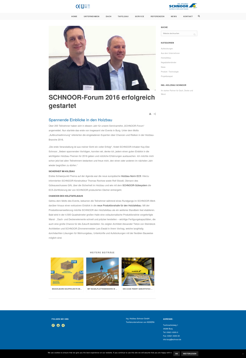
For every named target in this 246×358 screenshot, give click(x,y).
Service (139, 16)
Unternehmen (91, 16)
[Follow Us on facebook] (53, 325)
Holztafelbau (166, 58)
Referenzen (158, 16)
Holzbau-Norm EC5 (131, 176)
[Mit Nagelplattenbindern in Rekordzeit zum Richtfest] (102, 272)
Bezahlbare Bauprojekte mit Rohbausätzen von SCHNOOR (67, 289)
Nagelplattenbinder (168, 62)
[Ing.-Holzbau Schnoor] (136, 6)
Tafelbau (123, 16)
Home (74, 16)
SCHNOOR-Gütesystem (134, 185)
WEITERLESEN (189, 354)
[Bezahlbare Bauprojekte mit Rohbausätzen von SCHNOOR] (67, 272)
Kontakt (188, 16)
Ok (176, 354)
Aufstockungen (167, 48)
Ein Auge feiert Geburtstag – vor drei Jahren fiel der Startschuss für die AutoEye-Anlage (138, 289)
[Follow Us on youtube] (58, 325)
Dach (108, 16)
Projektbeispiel (167, 76)
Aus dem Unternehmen (170, 53)
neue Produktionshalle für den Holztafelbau (119, 205)
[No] (243, 353)
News (174, 16)
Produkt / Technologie (170, 71)
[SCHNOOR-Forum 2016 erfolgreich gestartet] (102, 58)
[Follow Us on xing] (63, 325)
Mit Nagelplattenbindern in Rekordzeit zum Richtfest (103, 289)
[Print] (150, 113)
